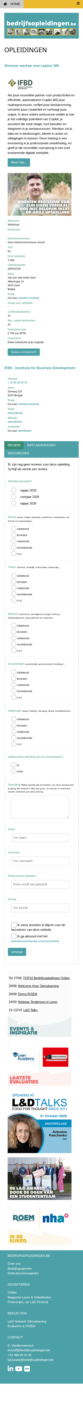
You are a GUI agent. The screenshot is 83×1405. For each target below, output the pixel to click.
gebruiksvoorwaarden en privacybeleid (35, 941)
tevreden (22, 535)
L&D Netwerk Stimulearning (27, 1321)
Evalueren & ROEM (21, 1326)
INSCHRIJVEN (18, 453)
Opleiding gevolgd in (20, 481)
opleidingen (24, 430)
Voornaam (14, 852)
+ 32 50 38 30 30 (17, 382)
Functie (12, 899)
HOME (15, 4)
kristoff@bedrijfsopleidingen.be (29, 1350)
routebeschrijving (28, 297)
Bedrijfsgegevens (20, 1268)
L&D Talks (30, 1010)
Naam (11, 829)
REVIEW (14, 445)
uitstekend (23, 529)
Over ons (14, 1263)
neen (20, 771)
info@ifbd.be (15, 413)
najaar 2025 (28, 490)
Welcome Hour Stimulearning (38, 986)
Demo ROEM (27, 994)
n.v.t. (19, 553)
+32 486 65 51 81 (20, 1355)
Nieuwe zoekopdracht (23, 352)
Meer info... (19, 162)
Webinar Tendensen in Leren (37, 1002)
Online (12, 1292)
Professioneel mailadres (22, 876)
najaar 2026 (28, 503)
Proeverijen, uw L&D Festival (28, 1302)
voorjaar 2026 (29, 497)
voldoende (23, 541)
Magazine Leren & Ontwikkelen (29, 1297)
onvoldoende (24, 547)
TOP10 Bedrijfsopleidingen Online (46, 978)
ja (18, 765)
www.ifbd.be (15, 421)
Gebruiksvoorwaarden (23, 1273)
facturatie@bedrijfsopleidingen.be (30, 1360)
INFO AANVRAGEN (41, 445)
